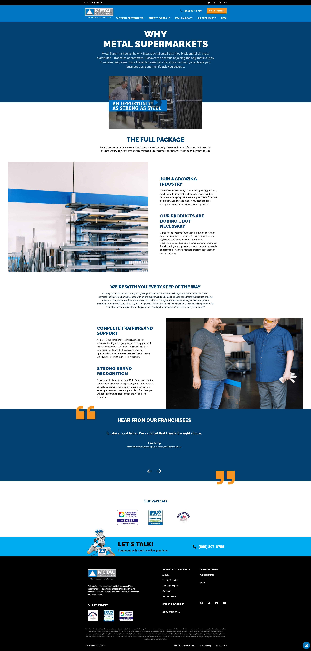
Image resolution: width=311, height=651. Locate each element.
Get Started (216, 10)
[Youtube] (225, 2)
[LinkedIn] (220, 2)
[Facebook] (209, 2)
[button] (130, 19)
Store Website (94, 2)
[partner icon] (127, 517)
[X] (214, 2)
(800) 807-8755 (193, 10)
